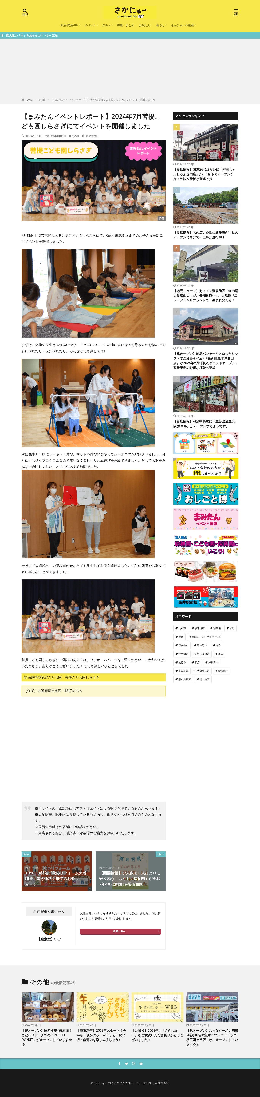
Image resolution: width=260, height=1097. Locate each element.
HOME (28, 99)
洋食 (218, 645)
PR (86, 136)
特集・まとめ (125, 25)
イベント (90, 25)
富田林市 (183, 670)
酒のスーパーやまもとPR (206, 636)
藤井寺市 (183, 645)
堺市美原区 (185, 679)
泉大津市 (183, 653)
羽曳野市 (202, 645)
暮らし (160, 25)
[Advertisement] (130, 69)
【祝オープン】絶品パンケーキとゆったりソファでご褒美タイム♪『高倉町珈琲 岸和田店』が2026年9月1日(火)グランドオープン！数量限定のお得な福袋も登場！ (205, 361)
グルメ (106, 25)
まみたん (144, 25)
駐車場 (217, 628)
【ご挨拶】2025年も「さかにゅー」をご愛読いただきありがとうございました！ (157, 1035)
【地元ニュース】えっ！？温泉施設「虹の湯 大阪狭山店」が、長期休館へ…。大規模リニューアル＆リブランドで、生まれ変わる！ (205, 295)
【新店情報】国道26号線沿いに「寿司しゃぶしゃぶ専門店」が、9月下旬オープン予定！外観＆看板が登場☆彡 (204, 174)
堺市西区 (223, 670)
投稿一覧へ (119, 931)
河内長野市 (203, 653)
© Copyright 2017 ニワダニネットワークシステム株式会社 (130, 1083)
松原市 (182, 662)
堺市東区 (94, 136)
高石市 (182, 628)
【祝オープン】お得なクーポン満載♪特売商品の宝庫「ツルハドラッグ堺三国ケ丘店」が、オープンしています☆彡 (212, 1037)
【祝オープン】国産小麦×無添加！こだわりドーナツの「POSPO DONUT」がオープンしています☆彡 (47, 1037)
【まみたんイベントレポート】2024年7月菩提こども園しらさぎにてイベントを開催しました (103, 99)
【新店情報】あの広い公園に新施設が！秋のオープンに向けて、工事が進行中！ (205, 235)
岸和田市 (213, 662)
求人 (220, 653)
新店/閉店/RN (69, 25)
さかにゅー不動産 (182, 25)
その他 (41, 99)
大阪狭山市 (203, 670)
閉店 (181, 636)
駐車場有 (200, 628)
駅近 (232, 628)
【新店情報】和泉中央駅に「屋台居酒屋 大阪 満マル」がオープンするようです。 (204, 423)
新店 (197, 662)
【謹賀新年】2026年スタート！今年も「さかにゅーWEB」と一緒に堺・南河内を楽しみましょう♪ (101, 1035)
